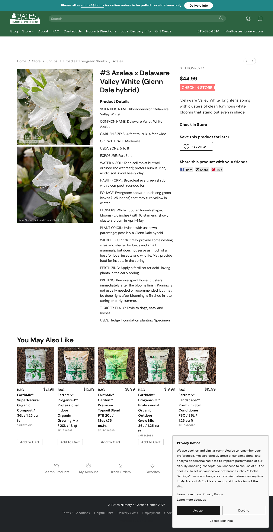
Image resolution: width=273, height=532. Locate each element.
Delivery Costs (128, 513)
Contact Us (73, 31)
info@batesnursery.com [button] (243, 31)
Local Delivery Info (136, 31)
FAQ (55, 31)
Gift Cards (163, 31)
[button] (198, 5)
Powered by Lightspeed (136, 520)
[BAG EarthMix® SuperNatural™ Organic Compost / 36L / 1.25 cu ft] (35, 365)
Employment (151, 513)
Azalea (118, 61)
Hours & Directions (101, 31)
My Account (88, 472)
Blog (14, 31)
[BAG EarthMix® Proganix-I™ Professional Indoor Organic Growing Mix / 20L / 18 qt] (76, 365)
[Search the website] (221, 18)
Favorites (152, 472)
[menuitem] (247, 61)
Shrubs (51, 61)
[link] (221, 519)
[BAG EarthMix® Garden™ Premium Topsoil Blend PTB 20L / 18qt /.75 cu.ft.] (116, 365)
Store (27, 31)
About (43, 31)
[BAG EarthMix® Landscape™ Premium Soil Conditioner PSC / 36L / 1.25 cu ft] (197, 365)
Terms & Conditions (76, 513)
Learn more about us (191, 499)
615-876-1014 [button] (208, 31)
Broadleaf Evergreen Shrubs (85, 61)
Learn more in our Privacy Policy (200, 494)
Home (21, 61)
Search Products (57, 472)
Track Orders (120, 472)
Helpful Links (103, 513)
